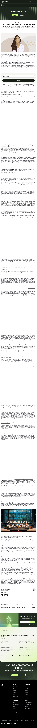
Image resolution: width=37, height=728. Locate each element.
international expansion (5, 423)
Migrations (33, 604)
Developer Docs (27, 686)
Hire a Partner (27, 706)
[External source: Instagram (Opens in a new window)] (9, 723)
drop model (14, 169)
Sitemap (21, 720)
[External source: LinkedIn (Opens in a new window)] (7, 595)
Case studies (20, 22)
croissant (4, 221)
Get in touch (31, 1)
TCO (17, 604)
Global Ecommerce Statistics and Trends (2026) (25, 650)
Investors (14, 692)
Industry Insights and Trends (23, 647)
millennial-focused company (20, 211)
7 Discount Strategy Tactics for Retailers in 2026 (9, 643)
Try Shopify (22, 15)
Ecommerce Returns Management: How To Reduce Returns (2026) (8, 650)
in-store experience (31, 288)
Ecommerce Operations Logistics (24, 641)
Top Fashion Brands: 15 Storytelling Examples (9, 655)
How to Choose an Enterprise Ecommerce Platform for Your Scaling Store (8, 607)
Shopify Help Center (28, 702)
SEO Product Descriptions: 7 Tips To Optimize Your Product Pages (26, 656)
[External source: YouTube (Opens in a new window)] (7, 723)
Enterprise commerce (5, 604)
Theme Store (27, 688)
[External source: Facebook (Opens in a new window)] (2, 595)
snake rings (9, 221)
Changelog (15, 712)
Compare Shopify (16, 704)
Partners (26, 692)
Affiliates (26, 694)
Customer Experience (5, 654)
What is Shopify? (16, 686)
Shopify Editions (16, 688)
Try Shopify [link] (18, 80)
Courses (14, 708)
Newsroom (15, 694)
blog (15, 22)
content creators (14, 62)
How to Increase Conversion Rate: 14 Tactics (26, 635)
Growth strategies (4, 641)
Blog (14, 702)
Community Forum (28, 704)
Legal (10, 720)
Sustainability (15, 696)
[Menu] (35, 2)
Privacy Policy (15, 720)
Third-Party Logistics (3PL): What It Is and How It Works (26, 643)
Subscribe (32, 621)
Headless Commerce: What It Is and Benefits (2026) (9, 636)
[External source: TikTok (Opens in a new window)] (11, 723)
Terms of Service (4, 720)
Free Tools (15, 710)
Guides (14, 706)
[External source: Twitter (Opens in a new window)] (5, 595)
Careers (14, 690)
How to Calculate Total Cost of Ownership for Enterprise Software (22, 607)
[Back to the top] (2, 685)
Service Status (27, 708)
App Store (26, 690)
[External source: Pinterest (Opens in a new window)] (16, 723)
